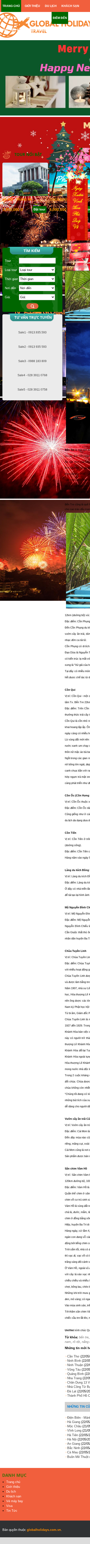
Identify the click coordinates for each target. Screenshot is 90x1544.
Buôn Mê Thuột (78, 1457)
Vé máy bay (14, 1501)
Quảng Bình (75, 1374)
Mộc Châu (74, 1426)
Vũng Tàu (74, 1369)
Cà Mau (72, 1452)
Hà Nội (72, 1439)
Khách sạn (13, 1496)
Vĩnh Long (74, 1430)
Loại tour (11, 270)
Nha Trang (74, 1378)
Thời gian (11, 279)
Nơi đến (10, 288)
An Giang (73, 1443)
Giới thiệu (13, 1487)
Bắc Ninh (73, 1448)
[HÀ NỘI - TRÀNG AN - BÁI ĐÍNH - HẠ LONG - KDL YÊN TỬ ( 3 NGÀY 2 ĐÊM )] (25, 195)
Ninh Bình (74, 1360)
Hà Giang (73, 1422)
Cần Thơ (73, 1356)
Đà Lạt (71, 1391)
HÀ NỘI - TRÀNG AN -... (19, 199)
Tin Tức (11, 1510)
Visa (9, 1506)
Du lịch (11, 1491)
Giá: (8, 297)
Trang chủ (13, 1482)
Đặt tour (39, 209)
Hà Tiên (72, 1435)
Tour (8, 261)
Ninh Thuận (75, 1365)
